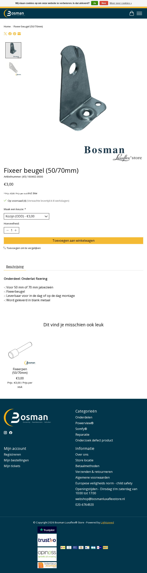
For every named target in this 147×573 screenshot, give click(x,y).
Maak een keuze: (15, 209)
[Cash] (81, 548)
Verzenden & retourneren (94, 472)
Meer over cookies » (121, 3)
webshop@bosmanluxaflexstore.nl (100, 499)
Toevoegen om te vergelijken (24, 248)
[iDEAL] (62, 548)
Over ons (81, 454)
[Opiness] (47, 560)
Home (7, 26)
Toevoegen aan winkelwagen (73, 240)
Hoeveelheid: (11, 223)
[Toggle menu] (139, 13)
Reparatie (82, 434)
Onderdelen (83, 417)
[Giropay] (99, 548)
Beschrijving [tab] (15, 266)
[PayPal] (105, 548)
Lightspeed (107, 522)
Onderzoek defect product (94, 440)
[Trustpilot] (47, 532)
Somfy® (81, 429)
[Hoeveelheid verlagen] (7, 230)
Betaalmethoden (87, 466)
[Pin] (75, 548)
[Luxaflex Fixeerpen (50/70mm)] (20, 349)
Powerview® (84, 423)
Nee (104, 3)
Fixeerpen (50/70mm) (20, 371)
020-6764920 (84, 505)
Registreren (12, 454)
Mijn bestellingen (16, 460)
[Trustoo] (47, 545)
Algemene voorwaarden (92, 477)
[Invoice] (69, 548)
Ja (94, 3)
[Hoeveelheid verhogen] (15, 230)
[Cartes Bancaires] (93, 548)
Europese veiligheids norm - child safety (103, 483)
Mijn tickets (12, 466)
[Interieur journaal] (47, 567)
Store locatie (84, 460)
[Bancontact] (87, 548)
